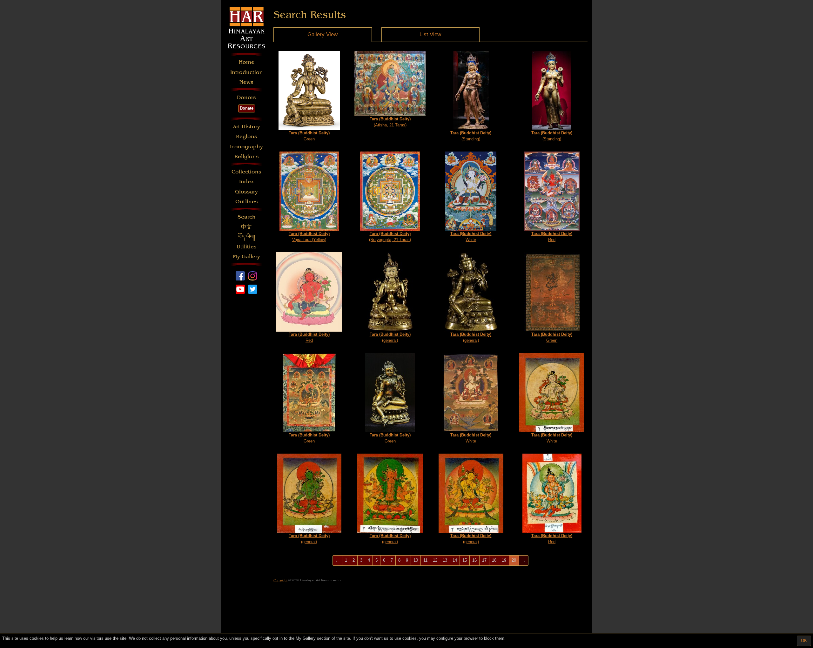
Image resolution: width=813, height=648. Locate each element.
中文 (246, 227)
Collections (246, 172)
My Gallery (246, 256)
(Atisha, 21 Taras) (390, 122)
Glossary (246, 192)
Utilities (247, 247)
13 (445, 560)
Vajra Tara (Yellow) (309, 236)
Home (246, 62)
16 (474, 560)
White (470, 236)
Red (551, 236)
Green (309, 136)
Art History (246, 127)
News (246, 82)
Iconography (246, 147)
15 (464, 560)
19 (504, 560)
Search (247, 217)
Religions (246, 156)
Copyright (280, 580)
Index (246, 182)
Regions (246, 136)
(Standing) (470, 136)
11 (425, 560)
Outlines (246, 202)
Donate (246, 108)
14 (455, 560)
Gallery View (322, 34)
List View (430, 34)
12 (435, 560)
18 (494, 560)
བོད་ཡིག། (246, 237)
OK (804, 640)
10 (415, 560)
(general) (390, 337)
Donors (246, 97)
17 (484, 560)
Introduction (246, 72)
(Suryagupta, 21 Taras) (390, 236)
